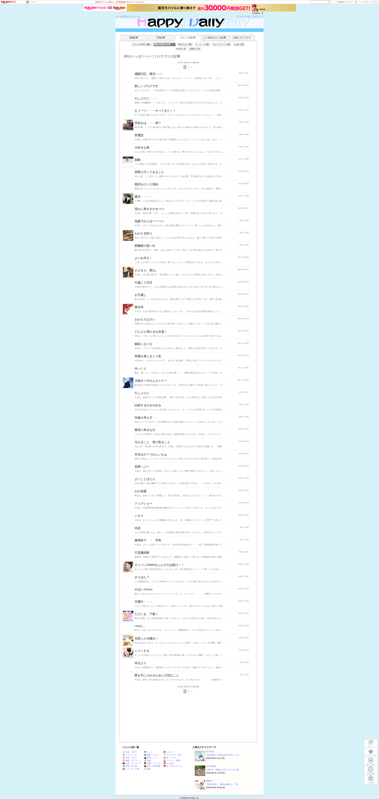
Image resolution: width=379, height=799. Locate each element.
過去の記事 (370, 765)
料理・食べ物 (131, 766)
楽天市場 (374, 2)
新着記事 (370, 774)
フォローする (370, 755)
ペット (150, 752)
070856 (256, 13)
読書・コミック (153, 763)
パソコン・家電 (173, 760)
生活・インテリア (133, 763)
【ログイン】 (258, 16)
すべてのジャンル (174, 766)
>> (343, 2)
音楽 (149, 760)
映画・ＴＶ (152, 758)
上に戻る (370, 783)
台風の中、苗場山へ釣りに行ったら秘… (223, 770)
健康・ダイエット (133, 760)
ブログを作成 (363, 2)
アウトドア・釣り (174, 755)
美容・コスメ (131, 758)
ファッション (131, 755)
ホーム (119, 16)
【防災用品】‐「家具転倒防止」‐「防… (223, 784)
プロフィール (134, 16)
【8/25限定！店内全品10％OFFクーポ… (223, 755)
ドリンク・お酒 (132, 769)
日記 (125, 16)
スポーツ (170, 752)
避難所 (209, 781)
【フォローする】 (243, 16)
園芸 (149, 769)
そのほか (32, 2)
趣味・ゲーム (153, 755)
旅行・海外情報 (153, 766)
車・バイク (171, 758)
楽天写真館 (211, 766)
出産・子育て (131, 752)
